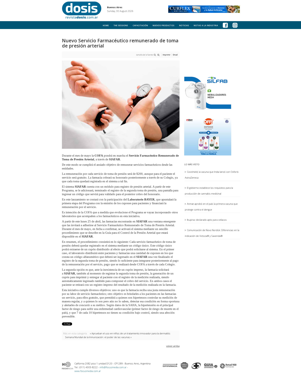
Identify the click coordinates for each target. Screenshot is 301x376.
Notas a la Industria (206, 25)
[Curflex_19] (204, 9)
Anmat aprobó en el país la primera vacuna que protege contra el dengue (211, 206)
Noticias (184, 25)
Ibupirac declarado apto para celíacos (207, 219)
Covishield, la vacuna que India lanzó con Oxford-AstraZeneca (212, 174)
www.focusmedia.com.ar (87, 371)
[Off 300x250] (212, 135)
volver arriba (173, 345)
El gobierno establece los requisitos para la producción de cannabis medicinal (209, 190)
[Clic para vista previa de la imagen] (121, 104)
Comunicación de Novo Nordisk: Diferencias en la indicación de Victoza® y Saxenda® (212, 233)
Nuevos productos (163, 25)
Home (106, 25)
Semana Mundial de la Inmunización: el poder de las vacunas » (98, 337)
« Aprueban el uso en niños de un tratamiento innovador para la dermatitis (130, 333)
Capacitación (140, 25)
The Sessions (121, 25)
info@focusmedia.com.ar (113, 367)
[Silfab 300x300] (212, 92)
